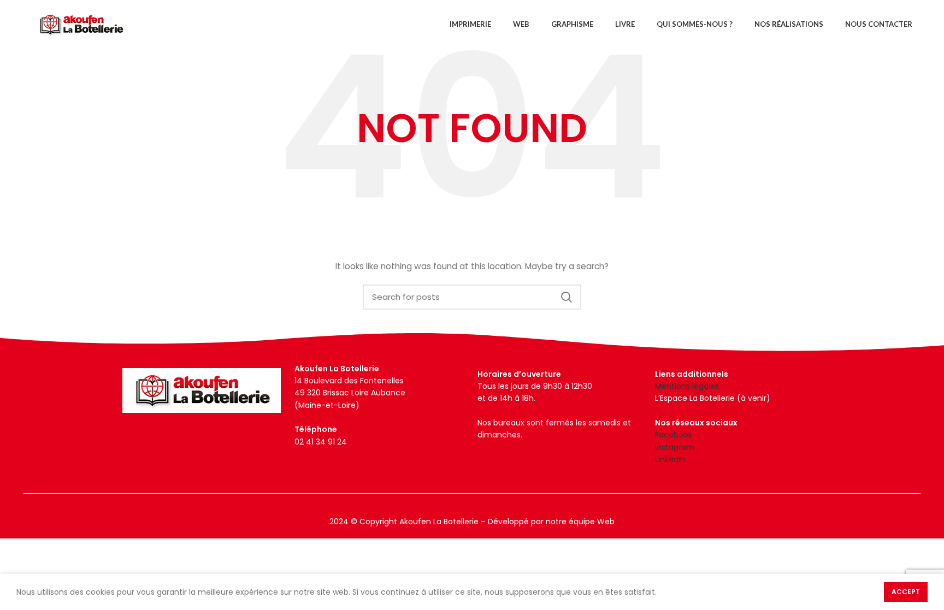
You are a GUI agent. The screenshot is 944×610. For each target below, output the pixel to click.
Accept (906, 591)
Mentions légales (687, 386)
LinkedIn (670, 459)
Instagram (674, 447)
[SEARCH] (566, 297)
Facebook (673, 434)
